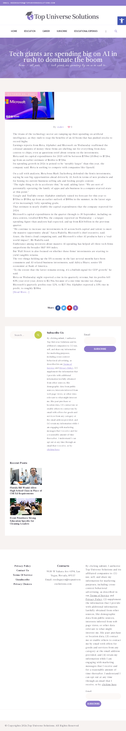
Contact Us (22, 570)
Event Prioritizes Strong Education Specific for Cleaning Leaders (23, 521)
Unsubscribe (23, 580)
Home (22, 65)
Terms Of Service (22, 575)
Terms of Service (99, 596)
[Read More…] (21, 292)
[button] (121, 20)
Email (87, 335)
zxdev (60, 127)
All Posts (35, 65)
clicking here (53, 450)
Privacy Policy (66, 368)
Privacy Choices (22, 584)
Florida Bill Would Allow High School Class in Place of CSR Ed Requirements (26, 491)
